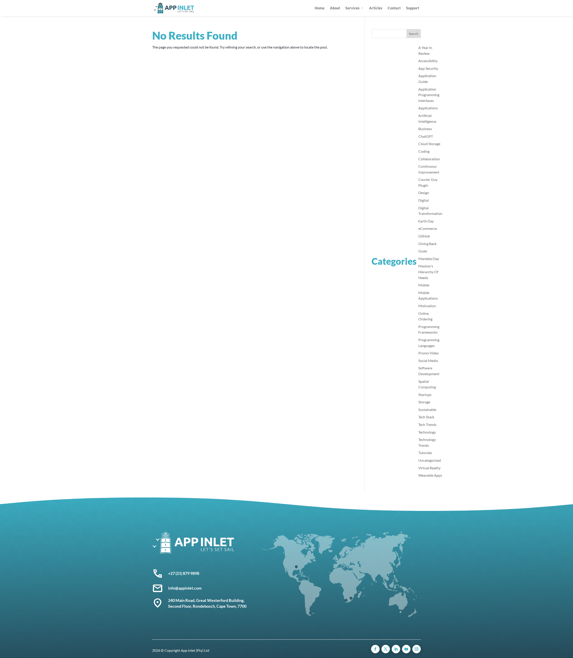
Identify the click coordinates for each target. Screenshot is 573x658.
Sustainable (427, 409)
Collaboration (429, 159)
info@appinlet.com (185, 588)
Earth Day (426, 221)
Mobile (423, 285)
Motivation (427, 306)
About (335, 8)
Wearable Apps (430, 475)
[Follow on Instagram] (416, 649)
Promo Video (428, 353)
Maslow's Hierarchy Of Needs (428, 271)
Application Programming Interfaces (428, 95)
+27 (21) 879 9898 (183, 573)
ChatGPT (425, 136)
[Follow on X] (385, 649)
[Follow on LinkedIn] (396, 649)
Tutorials (425, 453)
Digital (423, 200)
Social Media (428, 360)
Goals (422, 251)
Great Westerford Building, (220, 600)
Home (320, 8)
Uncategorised (429, 460)
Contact (394, 8)
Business (425, 129)
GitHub (424, 236)
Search (413, 34)
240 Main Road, (182, 600)
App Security (428, 68)
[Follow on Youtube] (406, 649)
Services (352, 8)
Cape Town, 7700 (231, 606)
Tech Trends (427, 424)
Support (412, 8)
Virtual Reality (429, 468)
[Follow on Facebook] (375, 649)
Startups (425, 394)
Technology (427, 432)
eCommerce (427, 228)
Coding (424, 151)
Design (423, 192)
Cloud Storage (429, 144)
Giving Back (427, 243)
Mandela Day (428, 258)
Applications (428, 108)
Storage (424, 402)
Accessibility (428, 61)
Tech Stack (426, 417)
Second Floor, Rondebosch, (192, 606)
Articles (375, 8)
